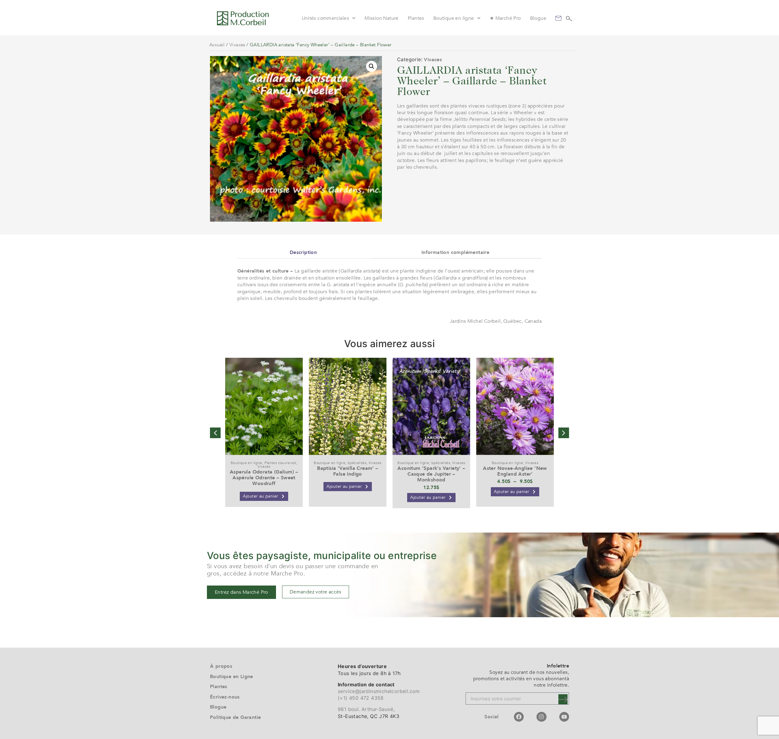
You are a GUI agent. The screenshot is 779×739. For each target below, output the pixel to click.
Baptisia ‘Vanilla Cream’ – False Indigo (347, 471)
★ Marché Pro (505, 18)
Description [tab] (303, 252)
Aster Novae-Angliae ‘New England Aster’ (515, 471)
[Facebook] (519, 717)
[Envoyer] (563, 699)
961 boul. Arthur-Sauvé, (366, 709)
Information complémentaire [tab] (455, 252)
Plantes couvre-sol (280, 462)
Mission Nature (382, 18)
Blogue (538, 18)
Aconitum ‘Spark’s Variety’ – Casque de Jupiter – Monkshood (431, 474)
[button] (371, 66)
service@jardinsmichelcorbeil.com (379, 691)
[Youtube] (564, 717)
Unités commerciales (325, 18)
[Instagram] (541, 717)
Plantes (416, 18)
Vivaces (237, 45)
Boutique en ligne (453, 18)
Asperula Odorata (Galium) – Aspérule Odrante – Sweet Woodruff (264, 478)
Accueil (217, 45)
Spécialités (357, 462)
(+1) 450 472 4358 (361, 698)
